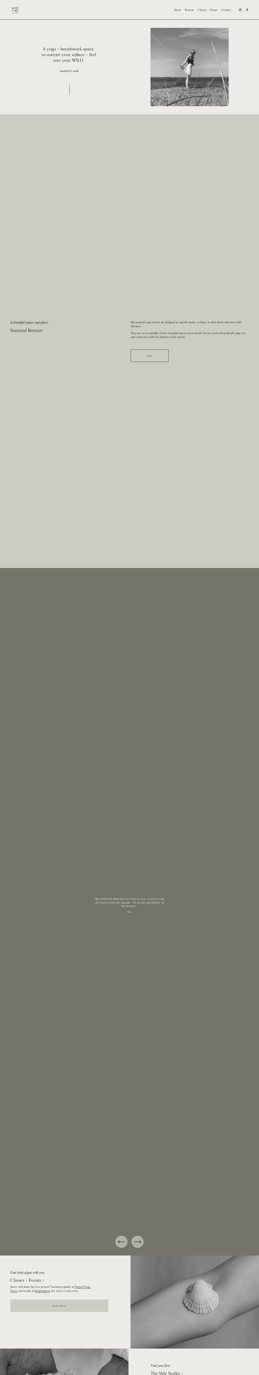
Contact (226, 10)
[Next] (138, 1242)
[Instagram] (240, 9)
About (177, 10)
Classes (202, 10)
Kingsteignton (42, 1290)
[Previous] (121, 1242)
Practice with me (59, 1306)
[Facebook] (247, 9)
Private (214, 10)
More (149, 356)
